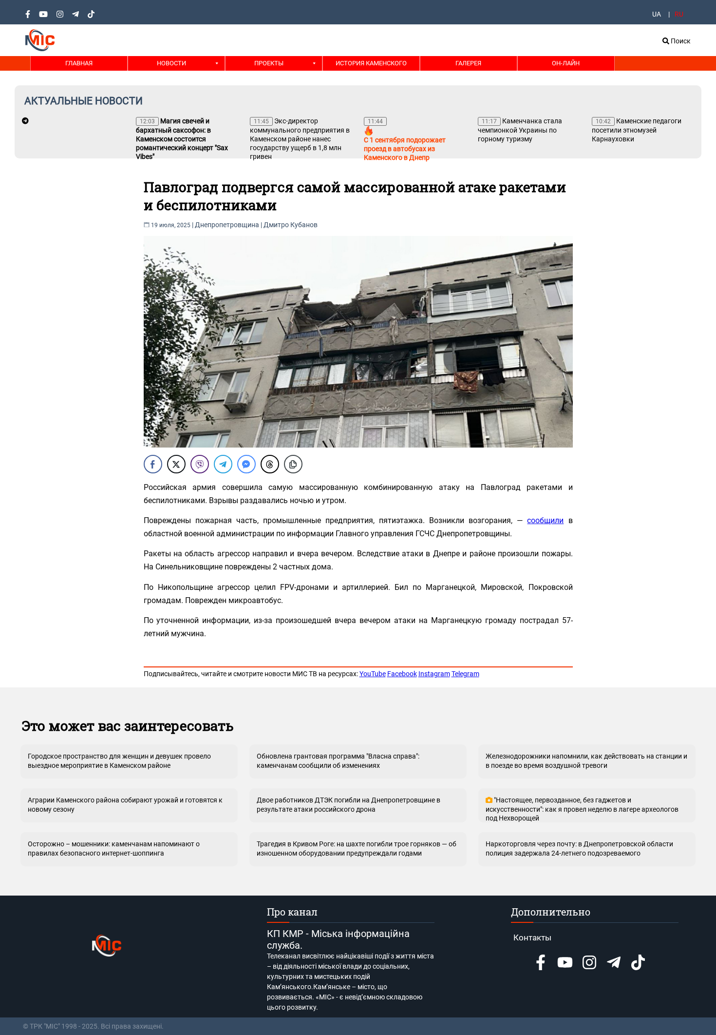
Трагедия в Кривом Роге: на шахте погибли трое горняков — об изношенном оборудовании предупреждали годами (356, 848)
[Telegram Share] (223, 464)
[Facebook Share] (153, 464)
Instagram (434, 674)
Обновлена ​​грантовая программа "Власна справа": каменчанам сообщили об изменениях (338, 760)
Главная (79, 63)
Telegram (465, 674)
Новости (171, 63)
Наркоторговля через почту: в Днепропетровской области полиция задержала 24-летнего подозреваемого (579, 848)
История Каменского (371, 63)
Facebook (402, 674)
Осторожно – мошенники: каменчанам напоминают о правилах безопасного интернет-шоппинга (114, 848)
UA (656, 14)
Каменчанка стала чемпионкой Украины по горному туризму (520, 130)
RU (679, 14)
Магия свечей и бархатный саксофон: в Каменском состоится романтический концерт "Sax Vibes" (182, 138)
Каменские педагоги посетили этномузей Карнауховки (636, 130)
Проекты (268, 63)
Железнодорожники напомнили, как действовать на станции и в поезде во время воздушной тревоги (586, 760)
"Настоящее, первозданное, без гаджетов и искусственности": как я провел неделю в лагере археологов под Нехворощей (582, 808)
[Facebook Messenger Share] (246, 464)
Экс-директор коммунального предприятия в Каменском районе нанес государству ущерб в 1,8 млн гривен (300, 138)
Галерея (468, 63)
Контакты (532, 937)
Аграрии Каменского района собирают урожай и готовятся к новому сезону (125, 804)
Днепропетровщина (227, 225)
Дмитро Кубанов (291, 225)
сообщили (545, 520)
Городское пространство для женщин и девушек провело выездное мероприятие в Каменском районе (119, 760)
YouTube (372, 674)
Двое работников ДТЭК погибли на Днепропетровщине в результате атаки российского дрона (348, 804)
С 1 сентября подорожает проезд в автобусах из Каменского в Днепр (405, 139)
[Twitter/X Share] (176, 464)
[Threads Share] (270, 464)
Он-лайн (566, 63)
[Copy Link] (293, 464)
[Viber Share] (199, 464)
